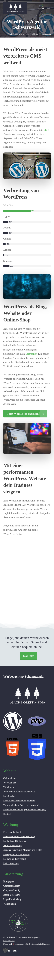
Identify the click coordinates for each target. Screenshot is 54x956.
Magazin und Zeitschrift (14, 859)
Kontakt (28, 655)
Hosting (7, 814)
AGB (28, 944)
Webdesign (8, 787)
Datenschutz (37, 944)
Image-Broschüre (11, 895)
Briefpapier (8, 881)
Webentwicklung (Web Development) (21, 805)
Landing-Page (10, 796)
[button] (49, 7)
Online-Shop (9, 778)
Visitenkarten (9, 903)
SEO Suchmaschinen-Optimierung (19, 800)
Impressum (19, 944)
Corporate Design (11, 886)
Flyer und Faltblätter (12, 832)
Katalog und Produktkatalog (16, 854)
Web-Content (9, 782)
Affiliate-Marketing (12, 845)
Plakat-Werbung (11, 863)
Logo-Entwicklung (12, 899)
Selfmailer (31, 353)
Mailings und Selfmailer (14, 841)
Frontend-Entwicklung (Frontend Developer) (24, 809)
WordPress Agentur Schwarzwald (19, 791)
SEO (46, 129)
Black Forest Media (16, 34)
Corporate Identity (12, 890)
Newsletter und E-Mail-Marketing (19, 836)
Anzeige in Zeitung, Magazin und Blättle (22, 850)
